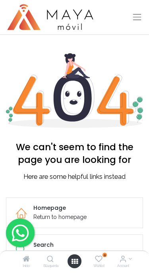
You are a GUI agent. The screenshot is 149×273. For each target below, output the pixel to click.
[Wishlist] (99, 259)
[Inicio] (26, 259)
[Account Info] (123, 259)
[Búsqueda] (50, 259)
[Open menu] (75, 261)
